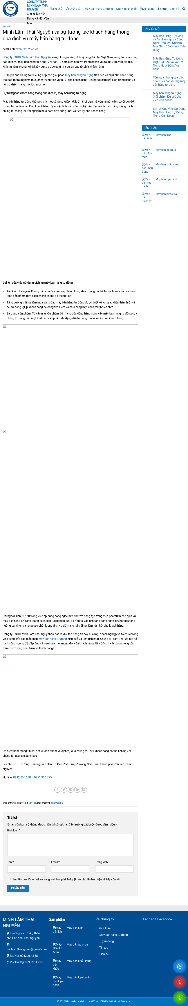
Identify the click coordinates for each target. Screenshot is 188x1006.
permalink (57, 802)
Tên (10, 862)
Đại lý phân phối (126, 8)
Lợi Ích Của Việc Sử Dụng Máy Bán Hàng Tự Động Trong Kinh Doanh (169, 112)
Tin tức (162, 8)
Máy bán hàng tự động (98, 8)
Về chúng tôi (73, 8)
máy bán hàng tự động (79, 75)
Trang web (101, 862)
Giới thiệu (105, 928)
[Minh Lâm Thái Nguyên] (12, 8)
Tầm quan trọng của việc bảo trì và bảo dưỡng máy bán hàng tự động (169, 81)
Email (55, 862)
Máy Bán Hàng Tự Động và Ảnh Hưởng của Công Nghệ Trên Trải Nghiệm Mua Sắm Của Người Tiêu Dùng (169, 43)
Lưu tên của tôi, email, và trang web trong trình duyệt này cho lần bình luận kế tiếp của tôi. (66, 879)
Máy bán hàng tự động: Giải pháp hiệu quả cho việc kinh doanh (167, 96)
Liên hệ (174, 8)
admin (35, 49)
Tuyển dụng (147, 8)
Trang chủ (56, 8)
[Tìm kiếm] (183, 8)
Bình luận (13, 830)
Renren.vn (126, 1001)
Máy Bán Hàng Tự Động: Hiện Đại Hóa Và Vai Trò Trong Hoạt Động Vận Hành (168, 64)
